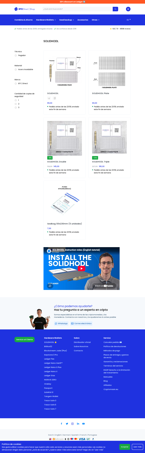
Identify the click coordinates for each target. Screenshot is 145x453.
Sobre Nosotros (81, 346)
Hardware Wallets (45, 20)
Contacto (78, 350)
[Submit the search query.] (115, 9)
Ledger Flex (49, 359)
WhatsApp (63, 323)
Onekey (47, 384)
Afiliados (108, 385)
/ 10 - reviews (121, 29)
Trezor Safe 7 (50, 409)
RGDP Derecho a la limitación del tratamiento (117, 371)
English (58, 435)
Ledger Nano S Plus (52, 367)
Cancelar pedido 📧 (113, 342)
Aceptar (124, 447)
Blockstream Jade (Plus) (55, 350)
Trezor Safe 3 (50, 400)
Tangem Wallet (51, 396)
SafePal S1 (48, 392)
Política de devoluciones (115, 346)
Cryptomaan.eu (111, 389)
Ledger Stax (49, 375)
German (67, 435)
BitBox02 (48, 346)
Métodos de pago (112, 350)
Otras (94, 20)
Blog (106, 381)
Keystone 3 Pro (51, 355)
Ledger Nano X (50, 371)
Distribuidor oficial (82, 342)
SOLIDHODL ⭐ (50, 342)
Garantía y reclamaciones (116, 361)
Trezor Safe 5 (50, 404)
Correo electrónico (83, 323)
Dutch (51, 435)
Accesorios (82, 20)
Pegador (22, 55)
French (83, 435)
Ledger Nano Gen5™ (53, 363)
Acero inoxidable (25, 69)
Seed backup (65, 20)
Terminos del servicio (113, 366)
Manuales (108, 377)
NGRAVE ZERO (50, 379)
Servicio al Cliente (24, 339)
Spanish (75, 435)
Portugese (92, 435)
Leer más (137, 447)
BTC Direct (23, 83)
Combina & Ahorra (23, 20)
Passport (48, 388)
